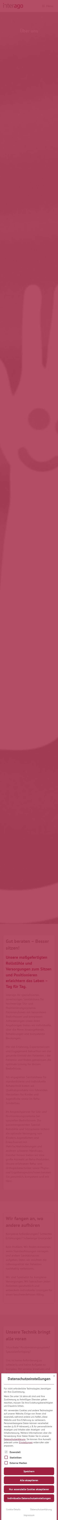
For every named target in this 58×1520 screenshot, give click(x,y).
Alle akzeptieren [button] (29, 1480)
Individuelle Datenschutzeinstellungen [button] (29, 1498)
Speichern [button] (29, 1471)
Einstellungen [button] (26, 1442)
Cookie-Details (13, 1509)
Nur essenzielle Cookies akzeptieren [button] (29, 1489)
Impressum (29, 1515)
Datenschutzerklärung (14, 1439)
